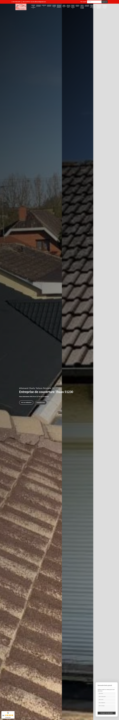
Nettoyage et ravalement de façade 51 (59, 6)
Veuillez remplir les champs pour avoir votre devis (106, 690)
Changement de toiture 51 (87, 6)
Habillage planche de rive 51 (68, 6)
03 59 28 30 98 (16, 1)
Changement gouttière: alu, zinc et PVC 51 (104, 7)
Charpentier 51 (44, 6)
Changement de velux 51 (49, 6)
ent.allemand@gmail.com (39, 1)
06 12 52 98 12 (26, 1)
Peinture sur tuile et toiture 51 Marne (82, 7)
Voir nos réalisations (26, 402)
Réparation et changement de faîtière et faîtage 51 (98, 7)
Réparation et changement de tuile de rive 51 (92, 7)
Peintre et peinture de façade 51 (73, 7)
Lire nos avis (8, 717)
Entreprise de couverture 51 (33, 7)
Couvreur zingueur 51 (54, 6)
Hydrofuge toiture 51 (77, 6)
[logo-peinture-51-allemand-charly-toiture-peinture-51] (20, 7)
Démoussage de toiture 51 (38, 6)
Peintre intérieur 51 (64, 6)
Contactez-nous (41, 402)
